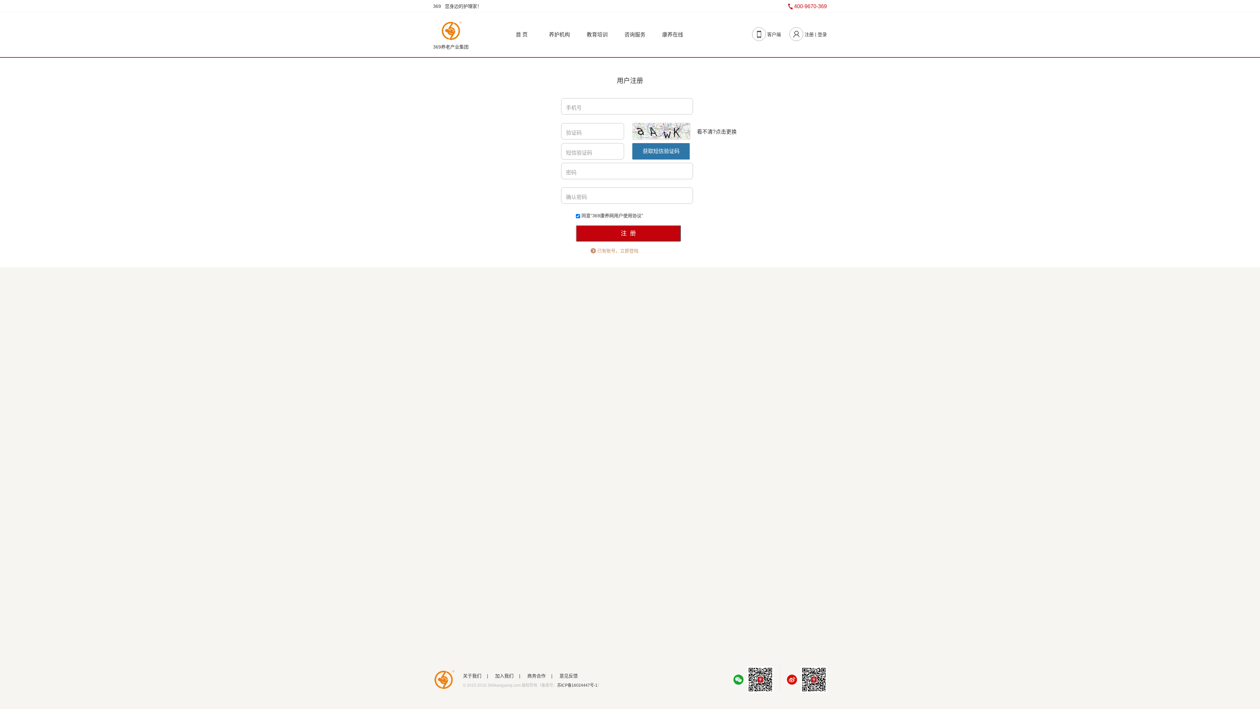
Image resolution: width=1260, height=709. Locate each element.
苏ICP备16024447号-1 (577, 685)
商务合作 (536, 675)
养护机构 (559, 34)
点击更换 (726, 132)
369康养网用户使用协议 (616, 215)
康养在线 (672, 34)
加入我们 (504, 675)
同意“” (612, 215)
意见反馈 (568, 675)
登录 (822, 34)
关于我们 (472, 675)
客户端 (774, 34)
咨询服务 (634, 34)
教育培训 (597, 34)
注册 (809, 34)
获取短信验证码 (661, 151)
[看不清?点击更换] (662, 131)
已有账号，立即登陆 (618, 250)
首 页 (522, 34)
